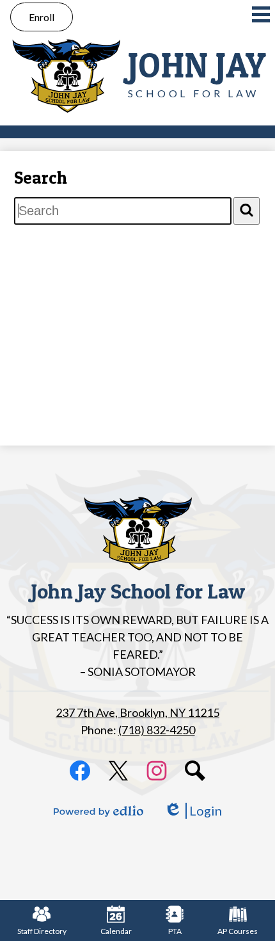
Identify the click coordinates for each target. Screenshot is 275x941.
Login (193, 811)
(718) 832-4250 (156, 730)
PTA (175, 931)
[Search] (246, 211)
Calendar (116, 931)
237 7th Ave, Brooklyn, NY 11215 (137, 712)
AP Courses (237, 931)
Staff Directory (42, 931)
